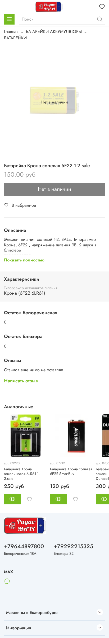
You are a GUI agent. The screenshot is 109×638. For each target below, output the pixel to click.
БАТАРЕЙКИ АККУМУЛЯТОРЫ (54, 32)
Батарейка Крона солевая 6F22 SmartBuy (71, 471)
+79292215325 (73, 546)
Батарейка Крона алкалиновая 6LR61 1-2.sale (21, 473)
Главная (11, 32)
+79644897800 (24, 546)
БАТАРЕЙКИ (15, 38)
